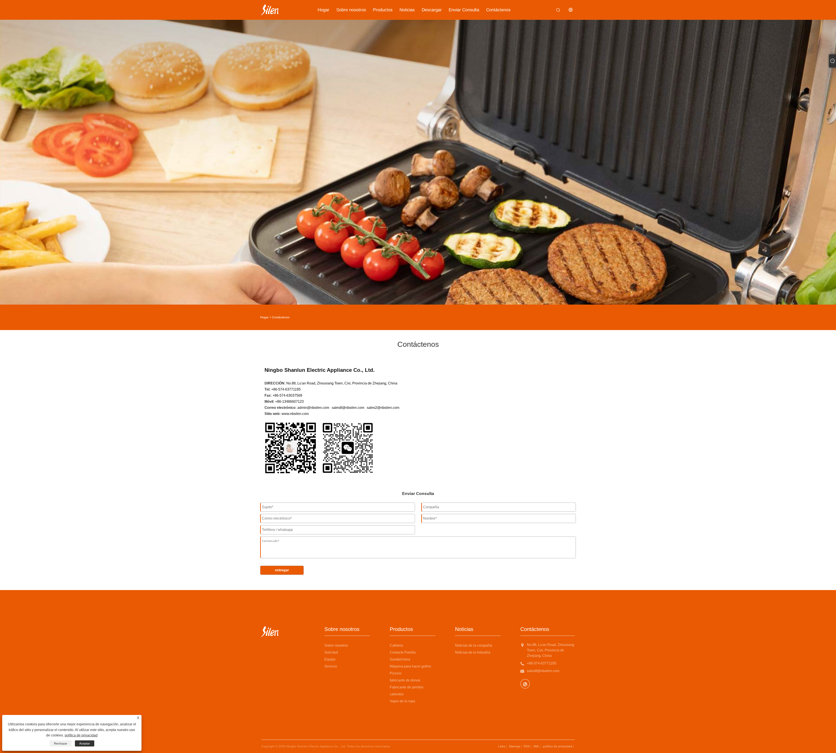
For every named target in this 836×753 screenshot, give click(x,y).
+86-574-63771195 (541, 663)
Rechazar (60, 743)
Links (501, 746)
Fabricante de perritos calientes (406, 690)
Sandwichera (400, 659)
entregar (282, 570)
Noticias (407, 9)
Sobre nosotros (351, 9)
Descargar (432, 9)
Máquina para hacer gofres (410, 666)
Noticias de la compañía (473, 645)
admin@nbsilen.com (313, 407)
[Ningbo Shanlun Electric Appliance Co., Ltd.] (269, 10)
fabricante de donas (405, 680)
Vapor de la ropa (402, 701)
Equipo (329, 659)
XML (536, 746)
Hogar (323, 9)
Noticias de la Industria (472, 652)
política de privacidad (557, 746)
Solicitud (331, 652)
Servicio (330, 666)
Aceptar (84, 743)
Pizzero (395, 673)
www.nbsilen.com (295, 414)
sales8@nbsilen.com (348, 407)
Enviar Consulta (464, 9)
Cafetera (396, 645)
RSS (527, 746)
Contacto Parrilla (403, 652)
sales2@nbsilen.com (383, 407)
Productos (383, 9)
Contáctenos (498, 9)
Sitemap (514, 746)
